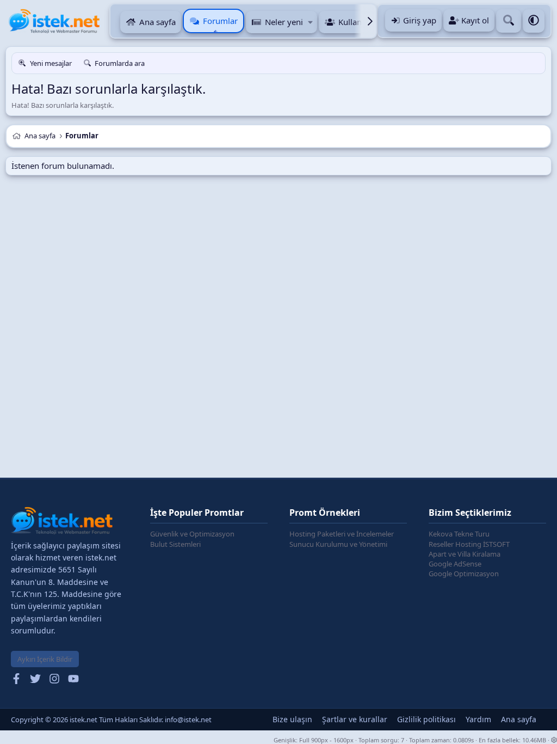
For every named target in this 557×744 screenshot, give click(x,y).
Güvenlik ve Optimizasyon (192, 534)
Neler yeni (284, 21)
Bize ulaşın (292, 719)
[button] (311, 22)
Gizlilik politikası (426, 719)
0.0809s (463, 740)
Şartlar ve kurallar (354, 719)
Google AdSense (455, 564)
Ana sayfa (157, 21)
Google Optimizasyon (464, 573)
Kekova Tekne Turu (459, 534)
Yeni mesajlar (51, 63)
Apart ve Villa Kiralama (464, 554)
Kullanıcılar (359, 21)
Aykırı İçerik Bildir (44, 659)
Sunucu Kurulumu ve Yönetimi (338, 544)
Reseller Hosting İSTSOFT (469, 544)
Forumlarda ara (120, 63)
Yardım (478, 719)
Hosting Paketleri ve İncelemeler (341, 534)
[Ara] (508, 21)
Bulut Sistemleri (175, 544)
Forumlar (220, 20)
